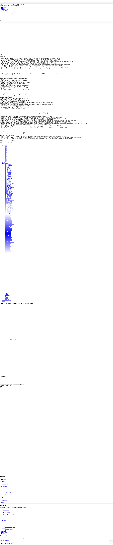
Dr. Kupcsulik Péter (8, 220)
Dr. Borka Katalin (8, 181)
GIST (3, 289)
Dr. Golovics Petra (8, 201)
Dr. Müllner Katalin (8, 240)
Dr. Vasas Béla (7, 285)
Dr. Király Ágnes (8, 213)
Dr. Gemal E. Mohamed (9, 200)
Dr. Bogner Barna (8, 179)
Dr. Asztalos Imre (8, 167)
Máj (5, 296)
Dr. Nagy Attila (7, 241)
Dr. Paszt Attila (7, 257)
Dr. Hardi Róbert (8, 204)
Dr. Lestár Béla (7, 227)
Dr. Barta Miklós (50, 26)
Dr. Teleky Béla (8, 279)
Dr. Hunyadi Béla (8, 210)
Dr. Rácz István (7, 260)
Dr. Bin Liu (7, 177)
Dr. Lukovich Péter (8, 229)
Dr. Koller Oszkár (8, 218)
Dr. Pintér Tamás (8, 259)
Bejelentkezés (4, 500)
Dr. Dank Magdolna (8, 188)
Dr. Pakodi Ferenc (8, 250)
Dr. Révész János (8, 261)
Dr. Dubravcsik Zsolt (9, 193)
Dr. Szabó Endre (8, 269)
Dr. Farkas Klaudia (8, 194)
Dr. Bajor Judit (7, 169)
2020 (6, 158)
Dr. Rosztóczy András (9, 262)
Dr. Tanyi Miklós (8, 277)
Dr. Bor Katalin (7, 180)
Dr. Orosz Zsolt (7, 247)
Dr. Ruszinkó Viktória (9, 263)
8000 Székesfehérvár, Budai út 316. (9, 514)
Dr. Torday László (8, 282)
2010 (6, 154)
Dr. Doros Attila (8, 192)
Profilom (4, 497)
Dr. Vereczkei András (9, 286)
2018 (6, 156)
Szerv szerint (4, 292)
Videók (3, 301)
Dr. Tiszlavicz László (9, 281)
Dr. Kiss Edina (7, 216)
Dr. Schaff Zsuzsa (8, 266)
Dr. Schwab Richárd (8, 267)
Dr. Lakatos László (8, 222)
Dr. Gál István (7, 199)
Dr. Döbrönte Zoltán (8, 191)
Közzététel (4, 520)
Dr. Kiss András (8, 215)
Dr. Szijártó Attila (8, 274)
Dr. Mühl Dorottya (8, 239)
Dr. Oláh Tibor (7, 245)
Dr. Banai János (8, 170)
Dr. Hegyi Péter (8, 206)
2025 (6, 161)
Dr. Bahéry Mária (8, 168)
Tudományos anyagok (66, 26)
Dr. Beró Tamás (8, 176)
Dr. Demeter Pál (8, 189)
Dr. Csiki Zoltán (8, 185)
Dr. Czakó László (8, 186)
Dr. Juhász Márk (8, 212)
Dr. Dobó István (8, 190)
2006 (6, 150)
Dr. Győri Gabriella (8, 203)
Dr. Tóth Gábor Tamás (9, 284)
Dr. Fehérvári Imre (8, 195)
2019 (6, 157)
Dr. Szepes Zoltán (8, 273)
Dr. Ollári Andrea (8, 246)
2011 (6, 155)
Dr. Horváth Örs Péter (9, 208)
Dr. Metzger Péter (8, 235)
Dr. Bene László (8, 175)
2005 (6, 149)
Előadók (3, 481)
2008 (6, 152)
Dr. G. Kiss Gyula (8, 198)
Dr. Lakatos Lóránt (8, 223)
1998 (44, 26)
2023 (6, 159)
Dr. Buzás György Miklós (9, 183)
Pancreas (1, 54)
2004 (6, 148)
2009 (6, 153)
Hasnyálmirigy (57, 26)
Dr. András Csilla (8, 166)
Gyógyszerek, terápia (6, 290)
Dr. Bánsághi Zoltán (8, 172)
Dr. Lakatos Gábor (8, 221)
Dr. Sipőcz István (8, 268)
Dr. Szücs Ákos (8, 275)
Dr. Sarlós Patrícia (8, 265)
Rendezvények (5, 484)
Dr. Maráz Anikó (8, 233)
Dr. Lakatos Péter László (9, 224)
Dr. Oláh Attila (7, 244)
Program (4, 479)
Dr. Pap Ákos (7, 252)
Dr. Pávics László (8, 258)
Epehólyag (7, 293)
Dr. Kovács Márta (8, 219)
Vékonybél (7, 299)
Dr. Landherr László (8, 225)
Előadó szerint (5, 163)
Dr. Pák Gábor (7, 248)
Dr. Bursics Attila (8, 182)
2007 (6, 151)
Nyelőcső (6, 297)
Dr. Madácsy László (8, 230)
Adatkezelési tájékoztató (6, 517)
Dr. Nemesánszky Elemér (9, 242)
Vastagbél (6, 298)
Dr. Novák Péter (8, 243)
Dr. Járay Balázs (8, 211)
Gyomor (6, 294)
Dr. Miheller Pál (8, 236)
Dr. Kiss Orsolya (8, 217)
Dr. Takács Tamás (8, 276)
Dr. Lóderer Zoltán (8, 228)
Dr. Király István (8, 214)
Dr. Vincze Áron (8, 287)
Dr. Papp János (7, 254)
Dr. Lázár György (8, 226)
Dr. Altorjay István (8, 165)
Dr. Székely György (8, 271)
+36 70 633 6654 (6, 510)
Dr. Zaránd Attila (8, 288)
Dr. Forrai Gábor (8, 196)
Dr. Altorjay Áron (8, 164)
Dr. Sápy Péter (7, 264)
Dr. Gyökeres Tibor (8, 202)
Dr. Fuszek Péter (8, 197)
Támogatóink (4, 486)
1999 (6, 147)
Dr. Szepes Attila (8, 272)
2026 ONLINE (5, 502)
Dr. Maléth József (8, 232)
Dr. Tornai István (8, 283)
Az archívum (4, 145)
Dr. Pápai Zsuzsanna (8, 253)
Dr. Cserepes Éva (8, 184)
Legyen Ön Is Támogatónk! (10, 487)
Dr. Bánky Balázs (8, 171)
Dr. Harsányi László (8, 205)
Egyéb (3, 162)
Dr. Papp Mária (7, 255)
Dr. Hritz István (7, 209)
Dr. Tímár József (8, 280)
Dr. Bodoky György (8, 178)
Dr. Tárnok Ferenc (8, 278)
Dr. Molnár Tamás (8, 238)
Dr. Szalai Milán (8, 270)
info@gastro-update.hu (7, 512)
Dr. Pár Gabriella (8, 256)
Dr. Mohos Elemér (8, 237)
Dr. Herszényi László (9, 207)
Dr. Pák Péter (7, 249)
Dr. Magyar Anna (8, 231)
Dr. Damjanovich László (9, 187)
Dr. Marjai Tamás (8, 234)
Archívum (4, 490)
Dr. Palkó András (8, 251)
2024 (6, 160)
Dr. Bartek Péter (8, 174)
